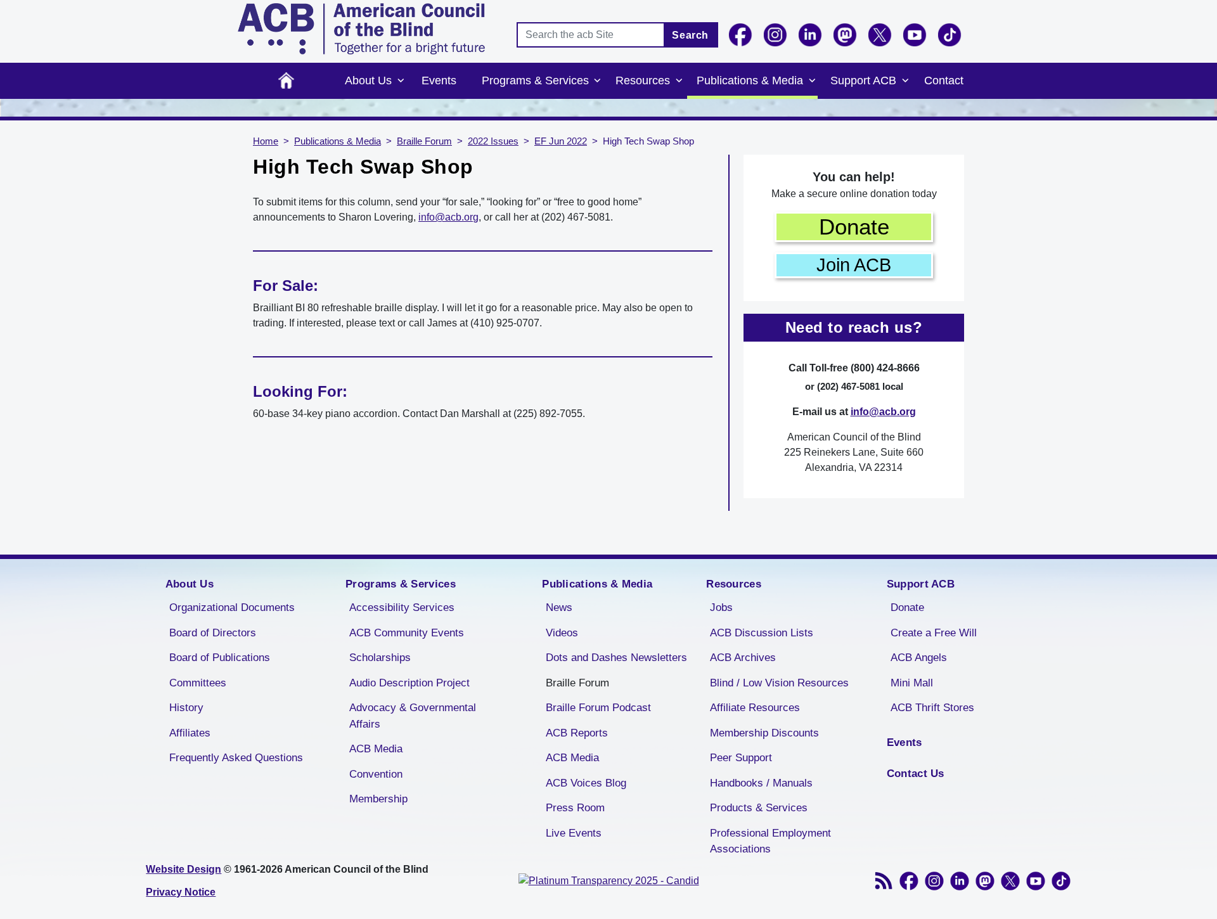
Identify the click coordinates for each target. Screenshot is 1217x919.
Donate (854, 226)
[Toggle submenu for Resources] (679, 81)
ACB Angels (919, 658)
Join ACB (853, 265)
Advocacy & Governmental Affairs (412, 716)
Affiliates (189, 733)
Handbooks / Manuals (761, 783)
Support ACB (863, 80)
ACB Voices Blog (586, 783)
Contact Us (915, 774)
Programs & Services (535, 80)
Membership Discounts (764, 733)
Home (286, 81)
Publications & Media (750, 80)
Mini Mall (912, 683)
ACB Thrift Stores (932, 708)
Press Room (575, 808)
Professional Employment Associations (770, 841)
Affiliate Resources (755, 708)
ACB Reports (577, 733)
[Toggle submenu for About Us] (400, 81)
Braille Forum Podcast (598, 708)
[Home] (361, 29)
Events (439, 80)
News (559, 607)
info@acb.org (448, 217)
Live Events (574, 833)
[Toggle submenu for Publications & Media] (812, 81)
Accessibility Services (401, 607)
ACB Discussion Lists (761, 633)
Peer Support (741, 758)
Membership (378, 799)
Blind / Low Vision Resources (779, 683)
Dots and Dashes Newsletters (616, 658)
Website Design (183, 869)
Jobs (721, 607)
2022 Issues (493, 141)
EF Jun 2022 (560, 141)
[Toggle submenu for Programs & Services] (597, 81)
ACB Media (375, 749)
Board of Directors (212, 633)
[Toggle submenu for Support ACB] (905, 81)
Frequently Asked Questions (236, 758)
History (186, 708)
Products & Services (759, 808)
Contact (943, 80)
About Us (368, 80)
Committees (197, 683)
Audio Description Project (409, 683)
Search (690, 35)
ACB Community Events (406, 633)
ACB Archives (743, 658)
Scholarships (380, 658)
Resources (642, 80)
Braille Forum (424, 141)
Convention (375, 774)
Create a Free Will (934, 633)
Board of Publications (219, 658)
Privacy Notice (181, 892)
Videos (562, 633)
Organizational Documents (232, 607)
